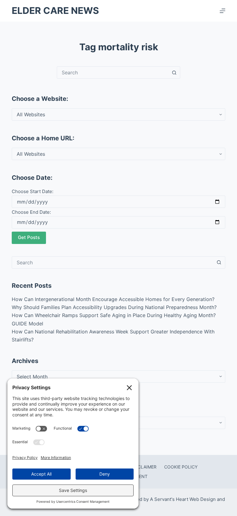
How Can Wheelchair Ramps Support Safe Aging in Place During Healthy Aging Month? (114, 315)
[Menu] (222, 11)
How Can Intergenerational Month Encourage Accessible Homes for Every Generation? (113, 299)
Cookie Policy (181, 466)
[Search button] (174, 72)
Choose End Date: (31, 212)
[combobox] (112, 72)
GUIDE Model (27, 323)
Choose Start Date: (32, 191)
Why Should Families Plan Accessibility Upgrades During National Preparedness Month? (114, 307)
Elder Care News (55, 10)
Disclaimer (143, 466)
